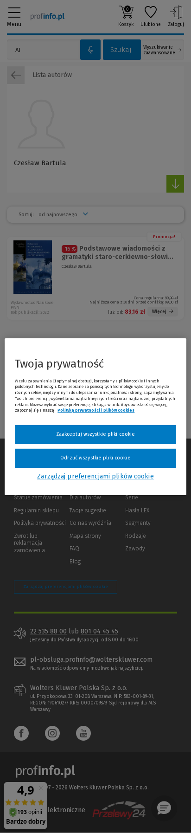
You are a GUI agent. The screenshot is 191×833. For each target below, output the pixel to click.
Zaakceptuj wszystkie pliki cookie (95, 434)
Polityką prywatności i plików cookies (95, 410)
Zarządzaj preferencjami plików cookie (95, 476)
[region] (95, 416)
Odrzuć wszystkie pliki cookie (95, 458)
